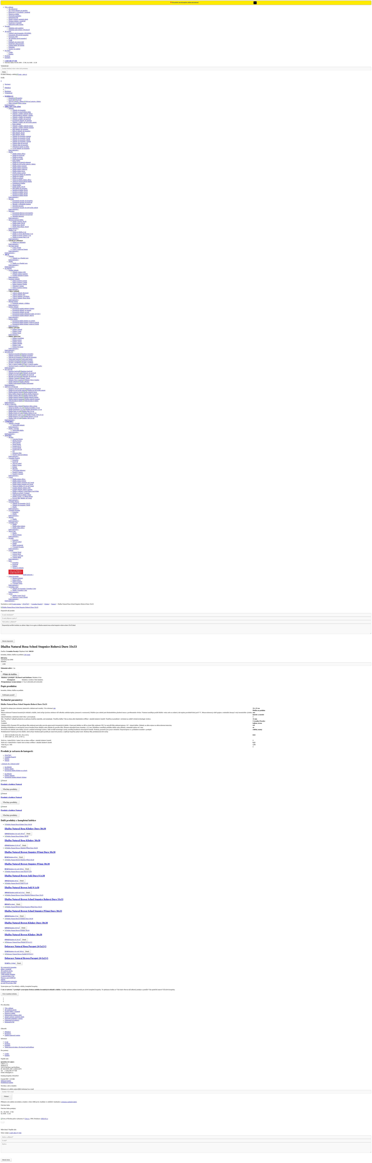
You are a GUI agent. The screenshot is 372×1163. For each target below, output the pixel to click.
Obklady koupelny (14, 355)
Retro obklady (16, 124)
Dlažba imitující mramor (16, 399)
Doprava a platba (14, 14)
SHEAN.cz (44, 1118)
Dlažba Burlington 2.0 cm (16, 409)
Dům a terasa (13, 103)
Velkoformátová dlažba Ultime (21, 495)
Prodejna (7, 56)
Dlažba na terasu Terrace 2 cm (21, 235)
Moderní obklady (17, 578)
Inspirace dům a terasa (15, 406)
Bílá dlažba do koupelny (19, 188)
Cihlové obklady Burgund (20, 293)
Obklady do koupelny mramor (21, 136)
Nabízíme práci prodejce (16, 28)
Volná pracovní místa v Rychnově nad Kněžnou (19, 1047)
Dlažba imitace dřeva (18, 153)
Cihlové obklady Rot (18, 294)
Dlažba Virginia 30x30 (19, 221)
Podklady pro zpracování (16, 42)
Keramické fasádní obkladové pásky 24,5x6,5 (26, 314)
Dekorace (11, 211)
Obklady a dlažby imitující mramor (23, 127)
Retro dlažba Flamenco (16, 394)
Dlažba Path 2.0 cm (15, 411)
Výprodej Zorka (17, 583)
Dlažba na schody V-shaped (21, 493)
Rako (10, 561)
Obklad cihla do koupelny (20, 145)
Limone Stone (16, 554)
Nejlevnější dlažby (18, 430)
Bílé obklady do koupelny (20, 129)
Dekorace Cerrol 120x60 (20, 597)
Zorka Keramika (14, 576)
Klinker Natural (17, 329)
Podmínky (12, 47)
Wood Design (16, 444)
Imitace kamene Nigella (19, 284)
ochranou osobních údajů (69, 1102)
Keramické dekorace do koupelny (22, 213)
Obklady (11, 108)
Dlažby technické (17, 545)
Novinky (7, 26)
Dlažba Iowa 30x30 (18, 225)
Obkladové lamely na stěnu (20, 147)
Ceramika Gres (13, 522)
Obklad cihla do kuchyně (20, 143)
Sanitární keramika (14, 361)
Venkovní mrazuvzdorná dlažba (22, 181)
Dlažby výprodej (14, 428)
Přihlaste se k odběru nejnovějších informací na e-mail (17, 1089)
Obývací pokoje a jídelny (16, 101)
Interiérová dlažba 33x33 (20, 192)
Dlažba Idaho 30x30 (18, 223)
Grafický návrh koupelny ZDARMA (20, 33)
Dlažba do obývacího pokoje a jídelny (24, 164)
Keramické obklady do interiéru (22, 120)
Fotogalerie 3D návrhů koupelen (18, 35)
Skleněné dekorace (18, 216)
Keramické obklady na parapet (21, 310)
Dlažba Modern (13, 381)
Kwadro (11, 538)
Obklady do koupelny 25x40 (21, 138)
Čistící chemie (16, 247)
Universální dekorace (18, 470)
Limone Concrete (17, 555)
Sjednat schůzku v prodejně (17, 21)
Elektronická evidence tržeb (13, 1015)
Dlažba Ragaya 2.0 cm (15, 416)
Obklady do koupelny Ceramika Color (24, 588)
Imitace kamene (17, 581)
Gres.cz (27, 1118)
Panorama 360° (13, 37)
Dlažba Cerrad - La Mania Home (22, 496)
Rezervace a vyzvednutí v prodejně (19, 12)
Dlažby (11, 152)
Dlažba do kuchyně (18, 155)
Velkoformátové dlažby (16, 401)
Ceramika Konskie (14, 510)
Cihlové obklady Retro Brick (21, 298)
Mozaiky (11, 199)
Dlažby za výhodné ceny (20, 263)
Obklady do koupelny (19, 110)
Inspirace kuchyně (14, 371)
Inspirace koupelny (14, 354)
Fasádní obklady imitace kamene (22, 489)
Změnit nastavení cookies (12, 1035)
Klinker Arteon (17, 340)
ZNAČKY (25, 604)
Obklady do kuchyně (15, 373)
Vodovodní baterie (14, 359)
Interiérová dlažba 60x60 (20, 195)
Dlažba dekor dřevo (18, 528)
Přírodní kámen (13, 301)
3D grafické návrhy (11, 1010)
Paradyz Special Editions (20, 455)
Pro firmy (7, 50)
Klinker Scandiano (18, 338)
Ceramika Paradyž (14, 458)
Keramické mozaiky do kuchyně (22, 202)
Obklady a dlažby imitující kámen (22, 126)
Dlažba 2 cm (12, 230)
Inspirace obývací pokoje (16, 388)
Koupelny (12, 98)
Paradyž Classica (17, 472)
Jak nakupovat (13, 9)
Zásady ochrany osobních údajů (18, 19)
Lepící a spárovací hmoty (20, 249)
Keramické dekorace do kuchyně (22, 214)
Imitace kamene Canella (19, 282)
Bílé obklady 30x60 (18, 134)
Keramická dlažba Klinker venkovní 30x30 (25, 322)
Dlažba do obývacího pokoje (17, 390)
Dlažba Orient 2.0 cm (15, 413)
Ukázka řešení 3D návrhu (16, 45)
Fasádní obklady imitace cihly (21, 488)
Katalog (11, 54)
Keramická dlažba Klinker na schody (23, 321)
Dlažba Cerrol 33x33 (18, 595)
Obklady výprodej (14, 423)
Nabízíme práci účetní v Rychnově (19, 30)
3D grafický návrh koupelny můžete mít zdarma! (185, 2)
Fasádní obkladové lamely (20, 275)
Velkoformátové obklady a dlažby (22, 115)
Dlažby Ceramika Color (19, 590)
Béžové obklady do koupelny (21, 131)
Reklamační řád (13, 17)
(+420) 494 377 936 (15, 1133)
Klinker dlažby (13, 319)
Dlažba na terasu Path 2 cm (20, 237)
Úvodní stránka (16, 604)
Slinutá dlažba (16, 185)
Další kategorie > (10, 105)
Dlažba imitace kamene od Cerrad (22, 484)
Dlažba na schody (17, 178)
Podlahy (14, 566)
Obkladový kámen (18, 286)
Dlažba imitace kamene (19, 166)
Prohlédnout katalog (7, 1082)
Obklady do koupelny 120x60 (21, 141)
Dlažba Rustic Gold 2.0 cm (17, 415)
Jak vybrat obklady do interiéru (18, 10)
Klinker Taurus (17, 341)
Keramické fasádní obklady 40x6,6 (23, 315)
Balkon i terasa (17, 465)
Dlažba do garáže (17, 159)
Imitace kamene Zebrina (19, 287)
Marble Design (17, 441)
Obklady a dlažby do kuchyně (21, 119)
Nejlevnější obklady (18, 425)
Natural (53, 604)
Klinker (14, 467)
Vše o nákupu (9, 7)
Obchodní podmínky (15, 16)
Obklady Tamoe (13, 378)
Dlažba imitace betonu (19, 481)
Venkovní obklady (18, 568)
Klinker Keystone (17, 347)
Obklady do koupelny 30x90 (21, 505)
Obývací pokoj (17, 463)
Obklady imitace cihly (19, 272)
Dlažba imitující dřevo (15, 395)
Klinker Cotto (16, 345)
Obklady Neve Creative (16, 380)
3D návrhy (8, 31)
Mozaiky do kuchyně (15, 376)
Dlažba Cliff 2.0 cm (15, 418)
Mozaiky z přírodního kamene (21, 204)
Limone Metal (16, 557)
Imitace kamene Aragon (19, 281)
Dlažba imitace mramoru (19, 167)
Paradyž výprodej (17, 474)
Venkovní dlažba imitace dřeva (21, 180)
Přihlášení (8, 1032)
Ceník (10, 40)
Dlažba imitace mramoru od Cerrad (23, 482)
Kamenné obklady (14, 279)
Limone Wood (16, 552)
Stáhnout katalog (6, 1081)
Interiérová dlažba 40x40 (20, 194)
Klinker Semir (16, 333)
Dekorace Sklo (17, 453)
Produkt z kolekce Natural (11, 784)
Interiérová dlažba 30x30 (20, 190)
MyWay (11, 437)
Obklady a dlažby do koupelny (21, 117)
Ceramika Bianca (14, 502)
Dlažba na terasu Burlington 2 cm (22, 234)
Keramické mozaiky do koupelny (22, 200)
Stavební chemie (14, 246)
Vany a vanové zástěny (16, 364)
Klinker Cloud (16, 331)
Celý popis (27, 654)
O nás (6, 1042)
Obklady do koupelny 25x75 (21, 503)
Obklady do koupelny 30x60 (21, 140)
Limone (11, 550)
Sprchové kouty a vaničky (17, 366)
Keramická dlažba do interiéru (21, 174)
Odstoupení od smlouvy (12, 1020)
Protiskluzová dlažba (18, 183)
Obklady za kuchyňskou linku (21, 112)
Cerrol (10, 594)
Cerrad (11, 477)
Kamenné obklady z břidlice (21, 303)
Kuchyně (11, 100)
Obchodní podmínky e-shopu (14, 1018)
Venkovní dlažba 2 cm (19, 232)
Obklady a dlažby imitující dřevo (22, 113)
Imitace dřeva (16, 580)
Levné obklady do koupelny (21, 148)
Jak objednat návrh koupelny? (18, 38)
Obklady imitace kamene (20, 274)
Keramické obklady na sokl (20, 312)
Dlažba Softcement (14, 383)
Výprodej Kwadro (18, 547)
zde (54, 708)
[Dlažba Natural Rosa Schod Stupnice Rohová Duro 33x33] (19, 607)
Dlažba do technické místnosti (21, 162)
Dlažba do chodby (18, 176)
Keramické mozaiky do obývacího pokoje (25, 207)
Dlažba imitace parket (19, 173)
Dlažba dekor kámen (18, 526)
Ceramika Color (13, 587)
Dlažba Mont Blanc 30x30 (20, 227)
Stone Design (16, 442)
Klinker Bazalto (17, 343)
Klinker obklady (14, 307)
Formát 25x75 (16, 446)
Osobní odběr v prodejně (12, 1011)
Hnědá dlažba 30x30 (18, 187)
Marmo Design (17, 535)
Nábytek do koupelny (15, 357)
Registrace (8, 1033)
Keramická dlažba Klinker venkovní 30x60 (25, 324)
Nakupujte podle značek (16, 24)
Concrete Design (17, 439)
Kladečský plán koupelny (16, 43)
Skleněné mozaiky (18, 206)
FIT (13, 451)
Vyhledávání (4, 66)
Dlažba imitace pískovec (19, 169)
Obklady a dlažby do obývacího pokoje (24, 122)
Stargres (11, 517)
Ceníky (11, 52)
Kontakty (7, 57)
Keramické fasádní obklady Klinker (23, 308)
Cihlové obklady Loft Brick (20, 296)
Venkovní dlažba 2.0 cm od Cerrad (23, 486)
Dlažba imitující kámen (16, 397)
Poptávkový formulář (15, 23)
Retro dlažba (16, 160)
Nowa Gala (12, 531)
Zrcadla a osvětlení (14, 362)
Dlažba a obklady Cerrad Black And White (25, 491)
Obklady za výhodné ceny (20, 258)
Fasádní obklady (14, 270)
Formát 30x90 (16, 448)
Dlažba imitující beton (15, 392)
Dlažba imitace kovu (18, 171)
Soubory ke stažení (14, 49)
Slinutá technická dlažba (16, 220)
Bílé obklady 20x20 (18, 133)
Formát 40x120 (17, 449)
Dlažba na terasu (17, 157)
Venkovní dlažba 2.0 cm (16, 408)
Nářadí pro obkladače (19, 242)
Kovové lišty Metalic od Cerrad (22, 498)
